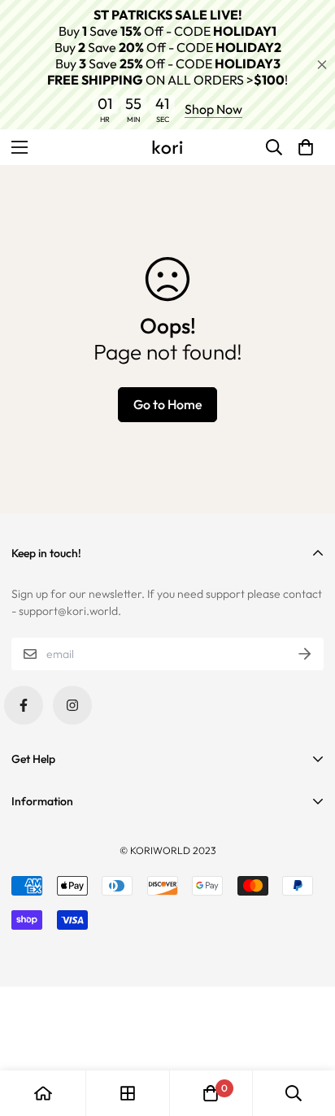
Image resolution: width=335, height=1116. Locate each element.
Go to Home (167, 404)
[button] (306, 147)
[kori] (167, 147)
